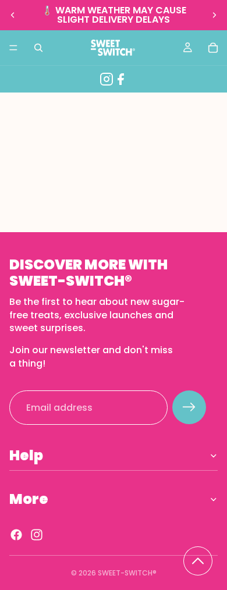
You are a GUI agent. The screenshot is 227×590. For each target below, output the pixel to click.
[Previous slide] (13, 15)
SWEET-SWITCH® (127, 573)
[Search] (38, 48)
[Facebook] (120, 79)
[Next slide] (214, 15)
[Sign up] (189, 408)
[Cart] (213, 48)
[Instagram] (107, 79)
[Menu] (13, 47)
